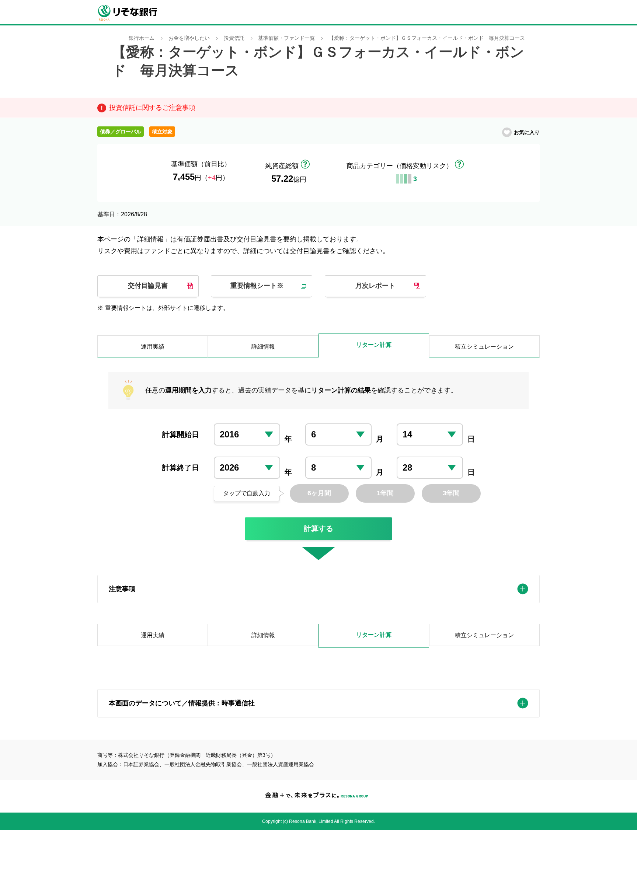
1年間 (385, 493)
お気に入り (527, 132)
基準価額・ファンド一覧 (286, 38)
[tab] (318, 589)
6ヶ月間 (319, 493)
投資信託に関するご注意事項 (152, 107)
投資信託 (234, 38)
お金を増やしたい (189, 38)
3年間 (451, 493)
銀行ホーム (141, 38)
